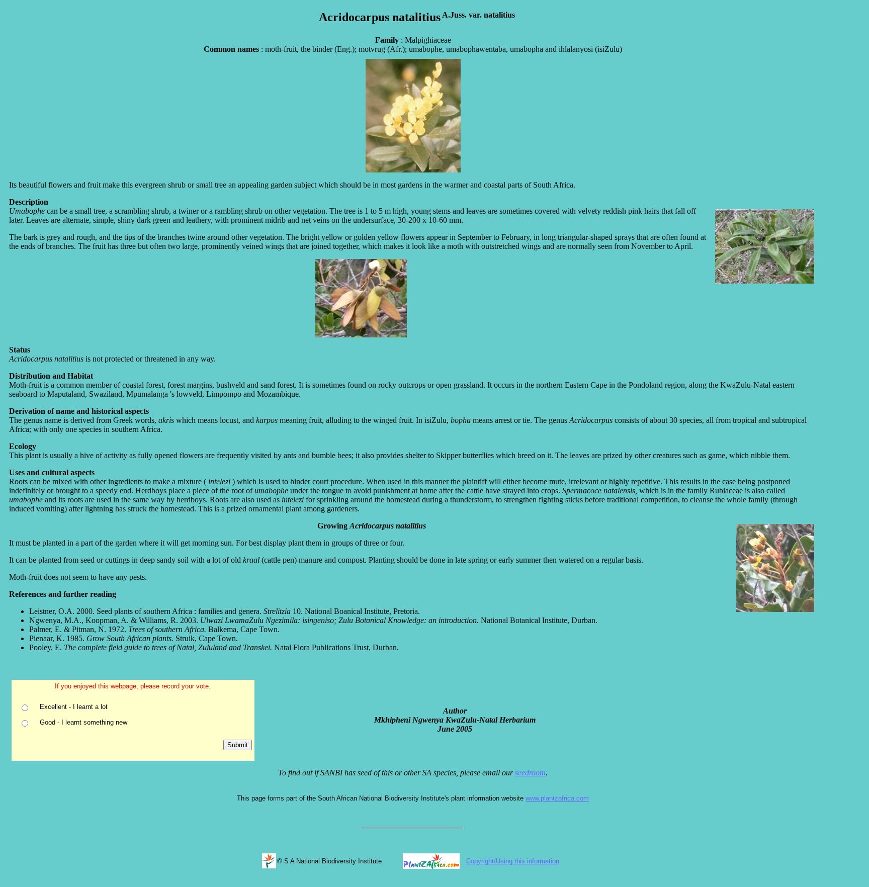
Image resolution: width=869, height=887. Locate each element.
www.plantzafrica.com (557, 798)
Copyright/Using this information (512, 861)
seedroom (530, 772)
